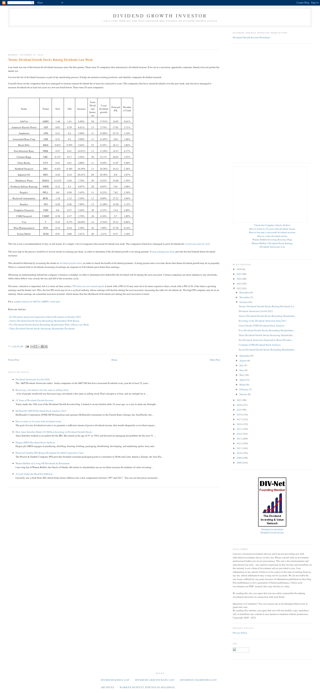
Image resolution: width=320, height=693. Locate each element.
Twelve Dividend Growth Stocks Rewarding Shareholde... (267, 316)
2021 (239, 400)
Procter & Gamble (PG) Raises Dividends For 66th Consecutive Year (50, 452)
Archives (107, 687)
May (242, 375)
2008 (239, 462)
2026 (239, 269)
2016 (239, 424)
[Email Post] (27, 346)
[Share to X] (39, 346)
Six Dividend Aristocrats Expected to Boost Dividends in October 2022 (45, 316)
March (242, 384)
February (244, 389)
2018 (239, 414)
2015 (239, 429)
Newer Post (13, 359)
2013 (239, 438)
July (241, 365)
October (243, 302)
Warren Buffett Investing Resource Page (272, 239)
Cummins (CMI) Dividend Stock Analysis (260, 344)
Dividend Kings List (115, 680)
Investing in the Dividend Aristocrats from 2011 (263, 320)
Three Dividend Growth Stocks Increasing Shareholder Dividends (42, 328)
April (242, 379)
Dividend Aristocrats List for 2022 (256, 311)
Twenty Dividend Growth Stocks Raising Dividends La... (267, 306)
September (245, 355)
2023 (239, 283)
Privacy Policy (240, 632)
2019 (239, 409)
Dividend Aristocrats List (272, 246)
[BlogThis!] (35, 346)
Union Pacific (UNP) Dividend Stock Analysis (261, 325)
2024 (239, 278)
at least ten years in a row (197, 243)
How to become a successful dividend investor (272, 232)
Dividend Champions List (198, 680)
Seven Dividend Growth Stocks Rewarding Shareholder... (267, 349)
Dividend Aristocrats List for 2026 (33, 379)
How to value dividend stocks (272, 236)
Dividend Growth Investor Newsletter (251, 37)
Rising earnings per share (162, 251)
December (244, 292)
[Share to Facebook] (42, 346)
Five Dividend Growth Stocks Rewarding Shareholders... (267, 330)
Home (114, 359)
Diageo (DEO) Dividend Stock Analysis (35, 442)
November (244, 297)
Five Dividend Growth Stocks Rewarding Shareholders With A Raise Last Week (49, 324)
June (242, 370)
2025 (239, 274)
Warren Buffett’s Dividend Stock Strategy (272, 243)
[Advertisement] (75, 37)
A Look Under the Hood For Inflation (34, 474)
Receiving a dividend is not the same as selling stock (42, 390)
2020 (239, 405)
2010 (239, 453)
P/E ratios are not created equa (88, 286)
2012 (239, 443)
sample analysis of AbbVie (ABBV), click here (37, 301)
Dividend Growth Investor (160, 15)
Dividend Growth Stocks (272, 529)
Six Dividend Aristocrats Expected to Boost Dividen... (266, 340)
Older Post (215, 359)
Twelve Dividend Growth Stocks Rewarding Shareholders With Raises (44, 320)
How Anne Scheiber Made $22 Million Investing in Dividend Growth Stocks (54, 432)
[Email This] (32, 346)
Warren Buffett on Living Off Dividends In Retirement (43, 463)
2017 (239, 419)
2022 (239, 288)
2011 (239, 448)
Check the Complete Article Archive (272, 225)
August (243, 360)
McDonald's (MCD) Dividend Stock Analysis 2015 (41, 410)
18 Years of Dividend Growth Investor (34, 400)
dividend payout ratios (71, 263)
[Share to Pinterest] (46, 346)
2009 (239, 457)
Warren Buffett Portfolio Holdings (147, 687)
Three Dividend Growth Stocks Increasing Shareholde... (266, 335)
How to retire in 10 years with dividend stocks (38, 421)
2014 (239, 433)
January (243, 394)
